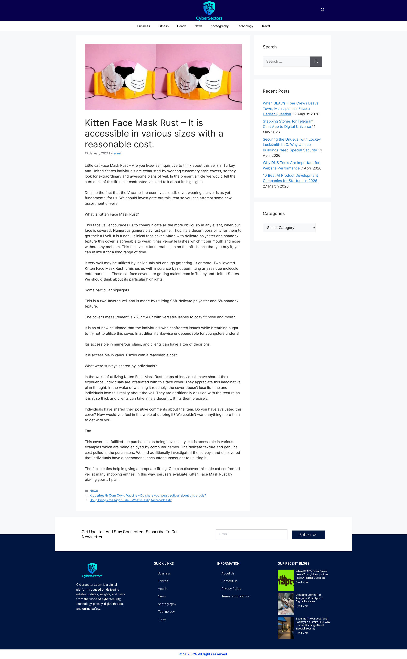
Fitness (164, 26)
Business (143, 26)
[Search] (316, 61)
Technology (245, 26)
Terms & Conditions (236, 596)
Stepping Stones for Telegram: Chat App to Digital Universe (309, 598)
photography (220, 26)
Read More (302, 582)
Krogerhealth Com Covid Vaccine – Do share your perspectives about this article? (148, 495)
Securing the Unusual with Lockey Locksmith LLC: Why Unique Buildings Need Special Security (292, 144)
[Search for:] (286, 61)
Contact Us (230, 581)
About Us (228, 573)
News (198, 26)
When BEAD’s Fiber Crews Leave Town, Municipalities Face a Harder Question (291, 108)
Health (181, 26)
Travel (266, 26)
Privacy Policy (231, 589)
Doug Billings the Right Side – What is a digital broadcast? (130, 500)
